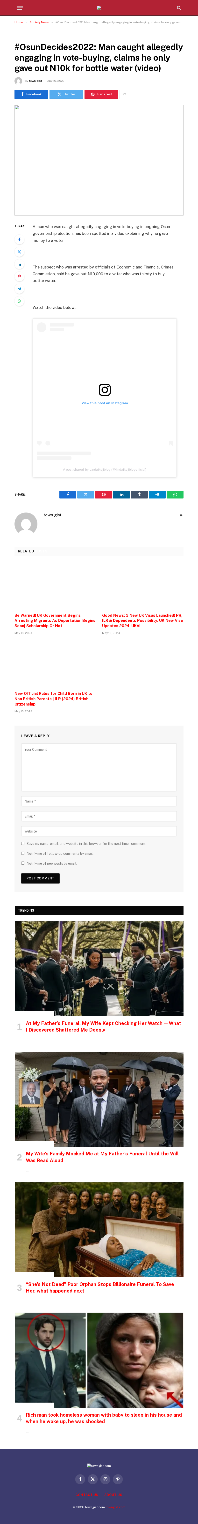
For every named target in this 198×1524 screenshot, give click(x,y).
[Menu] (20, 7)
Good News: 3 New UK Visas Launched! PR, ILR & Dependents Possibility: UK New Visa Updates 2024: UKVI (142, 620)
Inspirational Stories (34, 1013)
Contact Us (87, 1495)
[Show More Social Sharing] (124, 94)
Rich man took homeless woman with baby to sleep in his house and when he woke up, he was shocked (104, 1418)
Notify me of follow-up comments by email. (60, 853)
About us (113, 1495)
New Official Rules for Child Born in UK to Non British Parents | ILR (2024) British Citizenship (53, 698)
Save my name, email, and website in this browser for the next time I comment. (86, 844)
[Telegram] (19, 289)
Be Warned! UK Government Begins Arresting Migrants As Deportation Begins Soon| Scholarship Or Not (54, 620)
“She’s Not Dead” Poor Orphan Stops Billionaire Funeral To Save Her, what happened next (100, 1287)
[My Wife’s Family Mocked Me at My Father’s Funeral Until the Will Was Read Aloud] (99, 1099)
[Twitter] (19, 252)
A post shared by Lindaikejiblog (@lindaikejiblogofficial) (104, 469)
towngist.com (115, 1507)
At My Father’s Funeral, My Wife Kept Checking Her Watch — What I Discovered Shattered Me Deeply (103, 1026)
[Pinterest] (19, 276)
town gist (35, 80)
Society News (27, 35)
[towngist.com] (99, 7)
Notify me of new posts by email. (52, 863)
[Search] (178, 7)
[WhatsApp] (19, 301)
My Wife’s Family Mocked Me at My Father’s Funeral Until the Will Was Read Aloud (102, 1157)
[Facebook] (19, 239)
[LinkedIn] (19, 264)
